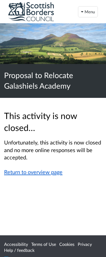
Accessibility (16, 244)
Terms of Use (43, 244)
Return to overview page (33, 172)
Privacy (85, 244)
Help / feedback (19, 250)
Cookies (66, 244)
